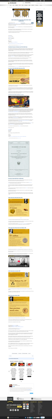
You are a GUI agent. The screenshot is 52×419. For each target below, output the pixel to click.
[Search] (44, 8)
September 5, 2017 (19, 328)
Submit (19, 406)
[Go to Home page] (12, 3)
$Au (13, 43)
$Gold (11, 43)
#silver (18, 136)
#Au (12, 43)
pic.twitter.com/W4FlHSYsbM (23, 136)
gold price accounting (16, 66)
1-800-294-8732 (36, 0)
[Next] (33, 371)
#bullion (17, 136)
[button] (42, 418)
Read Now (21, 379)
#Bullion (10, 38)
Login (42, 0)
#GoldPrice (10, 36)
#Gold (10, 43)
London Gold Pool (12, 124)
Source (21, 247)
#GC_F (15, 43)
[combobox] (40, 8)
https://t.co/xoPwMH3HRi (13, 136)
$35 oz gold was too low (15, 117)
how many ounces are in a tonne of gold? (22, 223)
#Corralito (15, 325)
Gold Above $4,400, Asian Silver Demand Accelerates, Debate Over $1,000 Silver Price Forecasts (29, 371)
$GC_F (16, 43)
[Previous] (9, 371)
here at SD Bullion (29, 389)
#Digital (13, 325)
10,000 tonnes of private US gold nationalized (24, 120)
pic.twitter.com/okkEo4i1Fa (20, 43)
